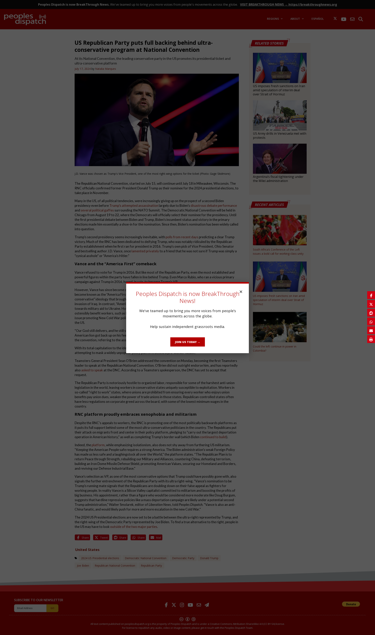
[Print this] (371, 339)
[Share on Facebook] (371, 295)
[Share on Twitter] (371, 304)
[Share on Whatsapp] (371, 321)
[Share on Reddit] (371, 313)
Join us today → (187, 342)
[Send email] (371, 330)
